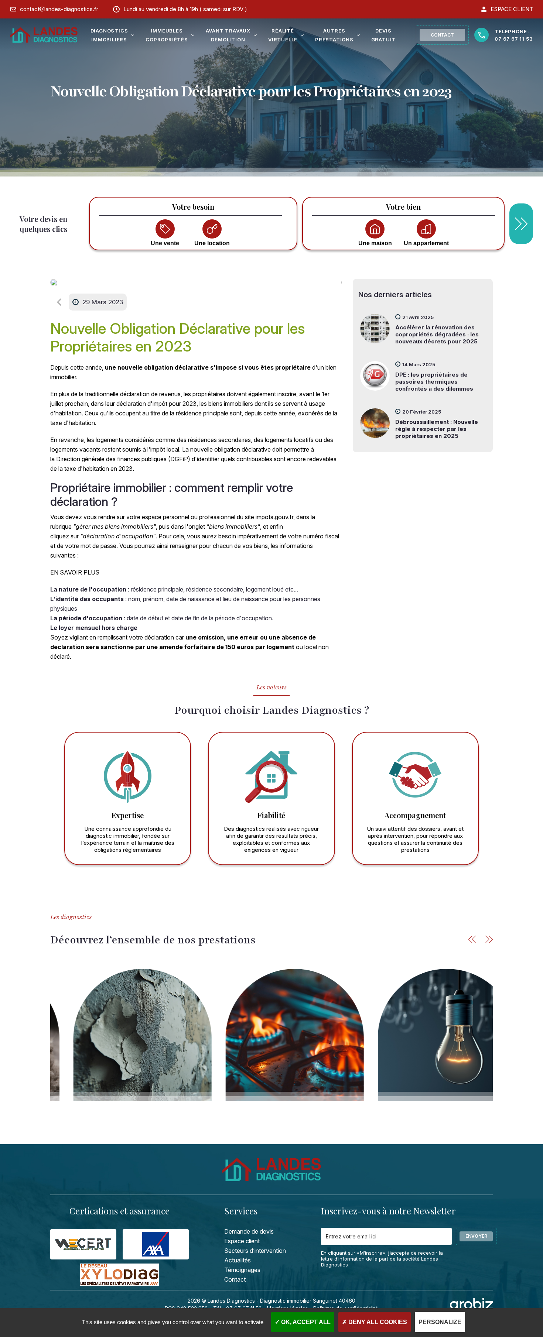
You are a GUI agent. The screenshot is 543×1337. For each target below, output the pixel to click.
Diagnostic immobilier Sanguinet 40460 (307, 1300)
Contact (442, 35)
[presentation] (472, 939)
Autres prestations (334, 35)
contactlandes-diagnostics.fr (59, 9)
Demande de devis (249, 1231)
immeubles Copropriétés (167, 35)
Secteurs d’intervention (255, 1250)
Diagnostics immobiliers (109, 35)
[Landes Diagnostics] (44, 35)
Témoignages (242, 1269)
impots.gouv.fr (274, 517)
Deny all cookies (377, 1322)
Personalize (440, 1322)
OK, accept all (305, 1322)
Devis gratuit (383, 35)
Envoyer (476, 1236)
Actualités (237, 1260)
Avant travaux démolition (228, 35)
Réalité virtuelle (282, 35)
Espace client (242, 1241)
